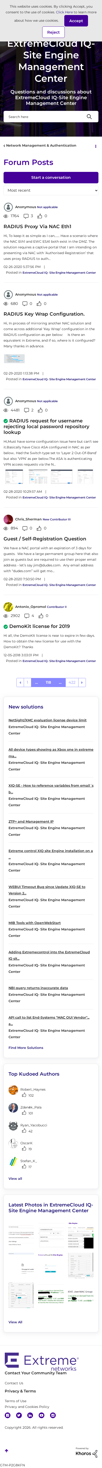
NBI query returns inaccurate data (38, 988)
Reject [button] (53, 32)
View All (15, 1322)
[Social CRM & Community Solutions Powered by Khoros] (86, 1452)
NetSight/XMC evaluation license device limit (48, 720)
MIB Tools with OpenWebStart (35, 923)
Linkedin (30, 1415)
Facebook (7, 1415)
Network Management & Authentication (41, 145)
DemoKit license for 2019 (39, 626)
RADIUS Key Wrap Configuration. (44, 314)
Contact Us (14, 1383)
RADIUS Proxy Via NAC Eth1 (37, 226)
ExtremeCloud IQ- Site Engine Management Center (59, 272)
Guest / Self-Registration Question (45, 539)
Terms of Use (15, 1401)
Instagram (53, 1415)
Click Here (64, 12)
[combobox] (51, 116)
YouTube (41, 1415)
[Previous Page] (20, 682)
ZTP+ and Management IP (31, 821)
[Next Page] (82, 682)
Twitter (19, 1415)
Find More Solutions (26, 1048)
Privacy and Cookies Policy (27, 1407)
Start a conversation (51, 177)
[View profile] (8, 207)
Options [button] (95, 146)
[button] (76, 20)
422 (72, 682)
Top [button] (6, 1451)
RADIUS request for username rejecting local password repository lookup (46, 426)
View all (15, 1178)
